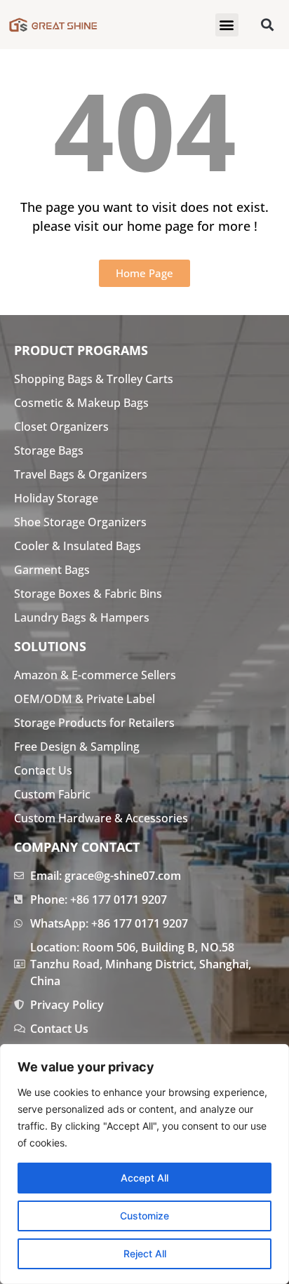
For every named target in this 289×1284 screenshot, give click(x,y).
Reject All (144, 1253)
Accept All (144, 1178)
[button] (226, 24)
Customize (144, 1216)
